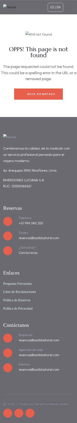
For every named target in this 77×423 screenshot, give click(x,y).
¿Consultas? (27, 247)
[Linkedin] (29, 413)
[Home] (9, 7)
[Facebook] (7, 413)
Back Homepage (40, 94)
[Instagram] (18, 413)
